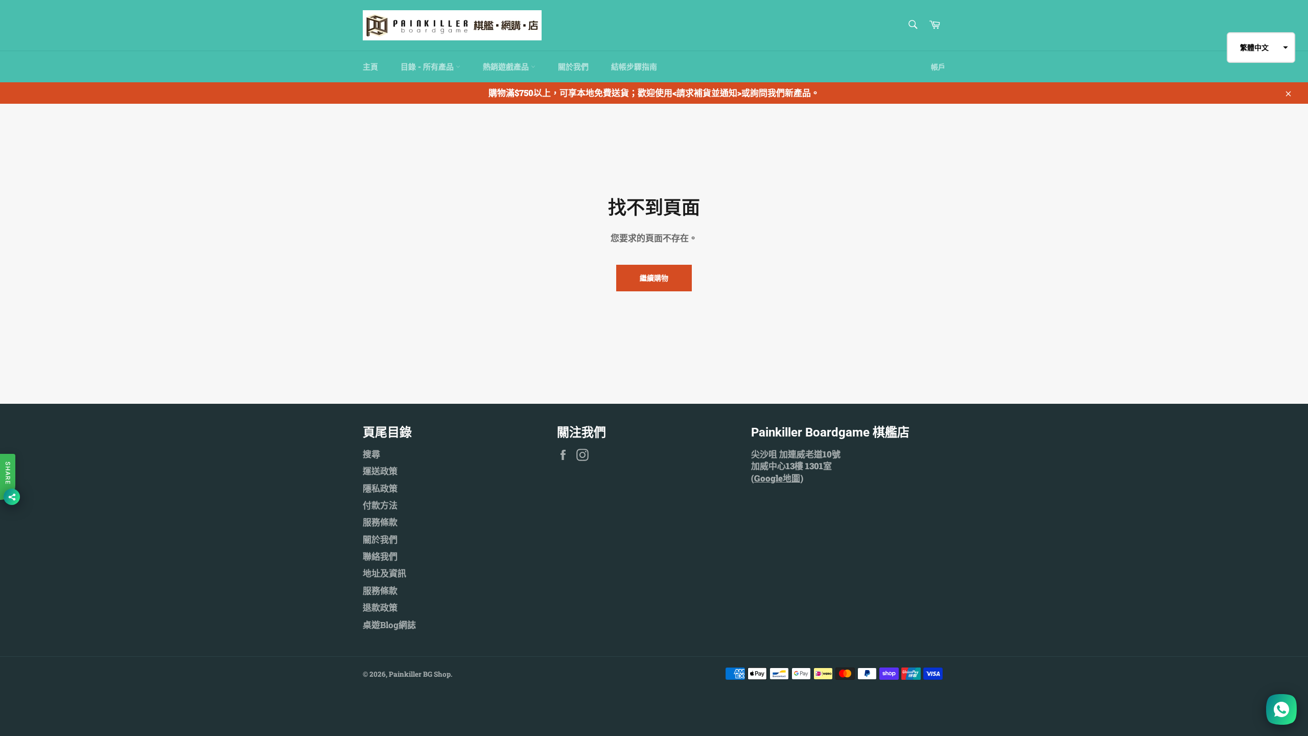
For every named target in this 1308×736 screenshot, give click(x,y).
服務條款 (380, 522)
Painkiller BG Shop (420, 674)
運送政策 (380, 471)
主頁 (370, 66)
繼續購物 (654, 278)
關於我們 (573, 66)
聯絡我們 (380, 556)
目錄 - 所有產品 (428, 66)
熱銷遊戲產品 (507, 66)
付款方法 (380, 505)
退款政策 (380, 607)
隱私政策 (380, 488)
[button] (1261, 47)
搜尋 (371, 454)
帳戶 (938, 67)
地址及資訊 (384, 573)
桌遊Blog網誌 (389, 625)
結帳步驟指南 (634, 66)
